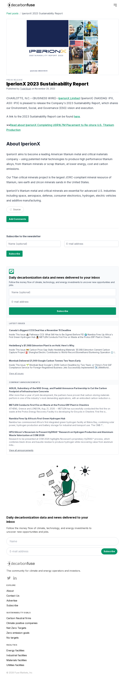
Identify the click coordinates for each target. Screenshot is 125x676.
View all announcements (21, 450)
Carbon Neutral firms (18, 618)
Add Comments (17, 219)
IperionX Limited (69, 98)
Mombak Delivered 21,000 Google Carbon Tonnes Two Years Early (45, 360)
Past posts (12, 13)
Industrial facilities (16, 655)
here (77, 116)
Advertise (11, 600)
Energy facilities (15, 650)
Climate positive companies (22, 623)
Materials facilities (16, 660)
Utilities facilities (15, 665)
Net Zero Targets (16, 627)
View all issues (16, 373)
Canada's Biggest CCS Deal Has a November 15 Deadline (40, 330)
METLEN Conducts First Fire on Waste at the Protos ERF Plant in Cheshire (49, 405)
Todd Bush (25, 88)
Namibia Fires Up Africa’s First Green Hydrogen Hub (37, 418)
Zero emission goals (17, 632)
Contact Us (12, 595)
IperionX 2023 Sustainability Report (42, 13)
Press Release (14, 80)
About (10, 590)
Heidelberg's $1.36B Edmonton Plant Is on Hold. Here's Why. (42, 345)
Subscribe (12, 605)
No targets (12, 637)
